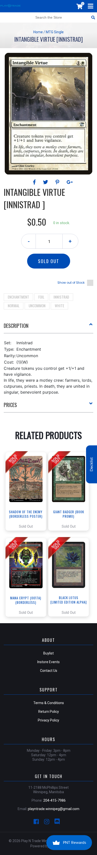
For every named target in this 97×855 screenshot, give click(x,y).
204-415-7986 (54, 800)
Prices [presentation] (10, 405)
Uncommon (37, 305)
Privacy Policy (48, 720)
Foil (41, 297)
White (59, 305)
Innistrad (61, 297)
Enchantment (18, 297)
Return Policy (48, 712)
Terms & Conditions (48, 703)
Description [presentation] (16, 325)
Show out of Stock (71, 282)
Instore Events (48, 662)
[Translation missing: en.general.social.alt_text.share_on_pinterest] (58, 182)
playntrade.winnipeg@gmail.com (53, 809)
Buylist (48, 653)
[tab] (48, 327)
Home (38, 32)
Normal (13, 305)
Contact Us (48, 671)
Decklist (92, 464)
